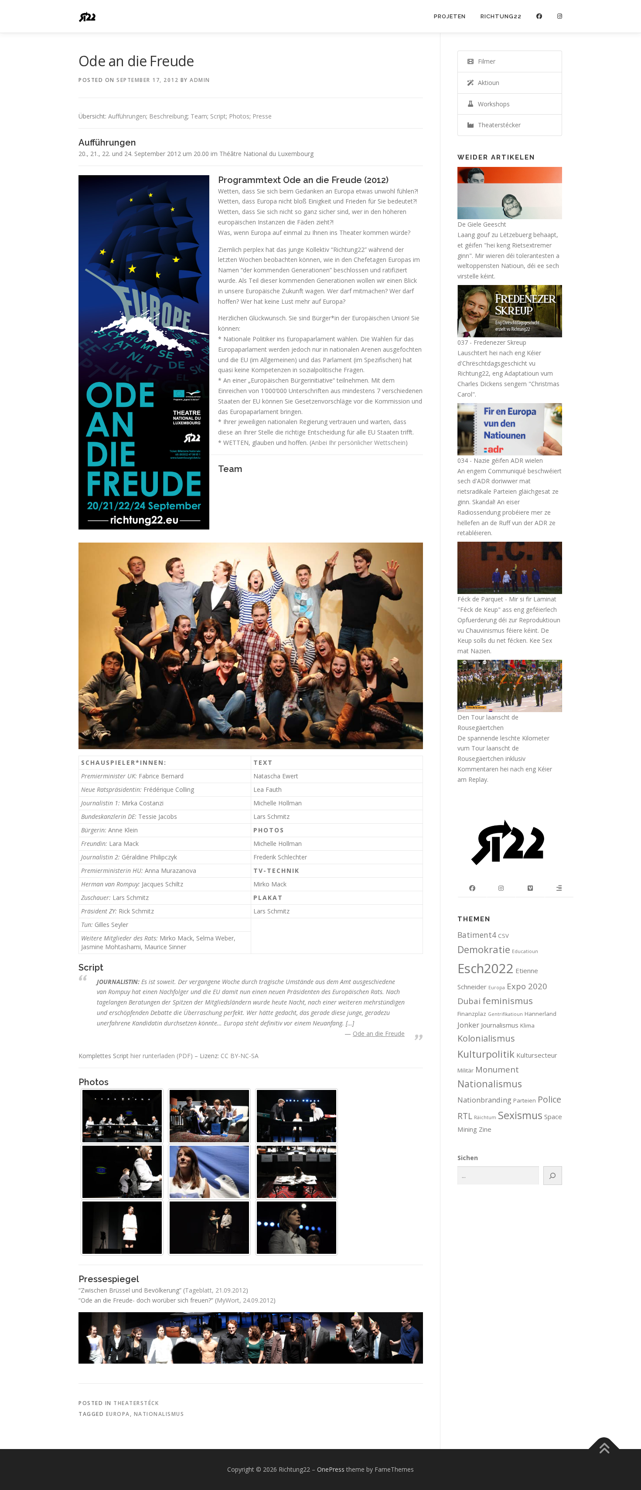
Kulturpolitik (486, 1054)
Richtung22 (501, 16)
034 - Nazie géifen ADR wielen (500, 460)
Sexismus (520, 1115)
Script (218, 116)
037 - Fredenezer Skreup (491, 342)
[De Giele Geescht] (509, 192)
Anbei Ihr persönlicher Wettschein (358, 442)
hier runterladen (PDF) (161, 1056)
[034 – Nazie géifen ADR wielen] (509, 428)
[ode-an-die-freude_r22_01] (122, 1116)
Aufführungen (127, 116)
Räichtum (485, 1117)
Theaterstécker (497, 125)
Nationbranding (484, 1100)
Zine (485, 1129)
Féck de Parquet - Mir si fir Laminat (506, 599)
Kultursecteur (536, 1055)
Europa (118, 1414)
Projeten (450, 16)
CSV (503, 936)
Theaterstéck (136, 1403)
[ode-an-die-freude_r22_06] (296, 1172)
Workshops (492, 104)
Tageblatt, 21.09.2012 (215, 1290)
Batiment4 (476, 935)
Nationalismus (159, 1414)
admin (200, 80)
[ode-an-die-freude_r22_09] (296, 1228)
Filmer (484, 61)
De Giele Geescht (481, 224)
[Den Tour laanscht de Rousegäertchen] (509, 685)
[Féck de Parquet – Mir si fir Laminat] (509, 567)
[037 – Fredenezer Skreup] (509, 310)
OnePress (330, 1469)
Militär (465, 1070)
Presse (262, 116)
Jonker (468, 1025)
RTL (464, 1116)
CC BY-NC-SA (240, 1056)
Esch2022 (485, 968)
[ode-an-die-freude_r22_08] (209, 1228)
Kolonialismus (486, 1038)
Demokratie (483, 949)
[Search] (553, 1175)
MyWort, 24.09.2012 (245, 1300)
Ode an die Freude (379, 1033)
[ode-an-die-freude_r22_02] (209, 1116)
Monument (497, 1069)
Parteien (524, 1100)
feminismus (507, 1000)
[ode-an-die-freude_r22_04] (122, 1172)
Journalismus (499, 1025)
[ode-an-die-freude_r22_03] (296, 1116)
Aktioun (486, 82)
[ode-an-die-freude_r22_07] (122, 1228)
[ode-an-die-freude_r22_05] (209, 1172)
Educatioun (525, 951)
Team (199, 116)
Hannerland (540, 1014)
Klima (527, 1025)
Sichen (467, 1158)
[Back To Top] (604, 1449)
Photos (239, 116)
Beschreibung (168, 116)
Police (549, 1099)
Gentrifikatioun (505, 1014)
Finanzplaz (471, 1014)
